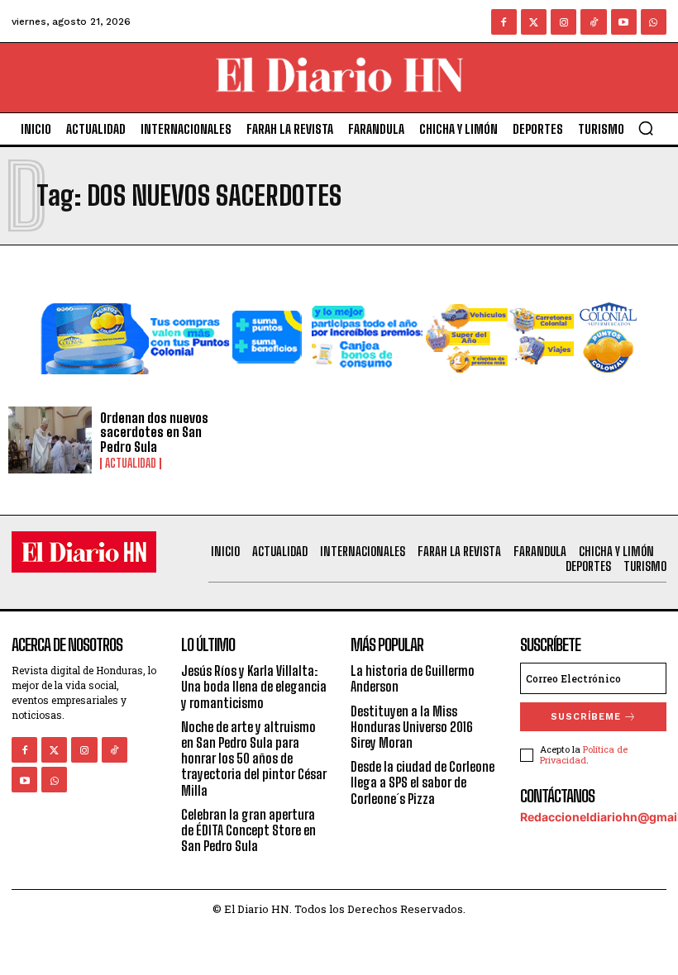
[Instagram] (563, 22)
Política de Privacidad (584, 754)
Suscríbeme (586, 716)
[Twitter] (534, 22)
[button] (645, 128)
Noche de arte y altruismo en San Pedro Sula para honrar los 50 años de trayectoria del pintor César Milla (254, 758)
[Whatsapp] (653, 22)
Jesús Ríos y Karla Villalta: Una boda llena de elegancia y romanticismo (254, 686)
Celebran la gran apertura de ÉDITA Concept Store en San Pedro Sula (248, 830)
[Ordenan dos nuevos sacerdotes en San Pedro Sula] (50, 440)
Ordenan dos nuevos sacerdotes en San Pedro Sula (154, 432)
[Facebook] (504, 22)
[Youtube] (624, 22)
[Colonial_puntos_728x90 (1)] (339, 387)
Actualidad (130, 463)
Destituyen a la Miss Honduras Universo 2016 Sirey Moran (412, 726)
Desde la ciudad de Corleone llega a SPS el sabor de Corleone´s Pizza (422, 782)
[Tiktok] (593, 22)
